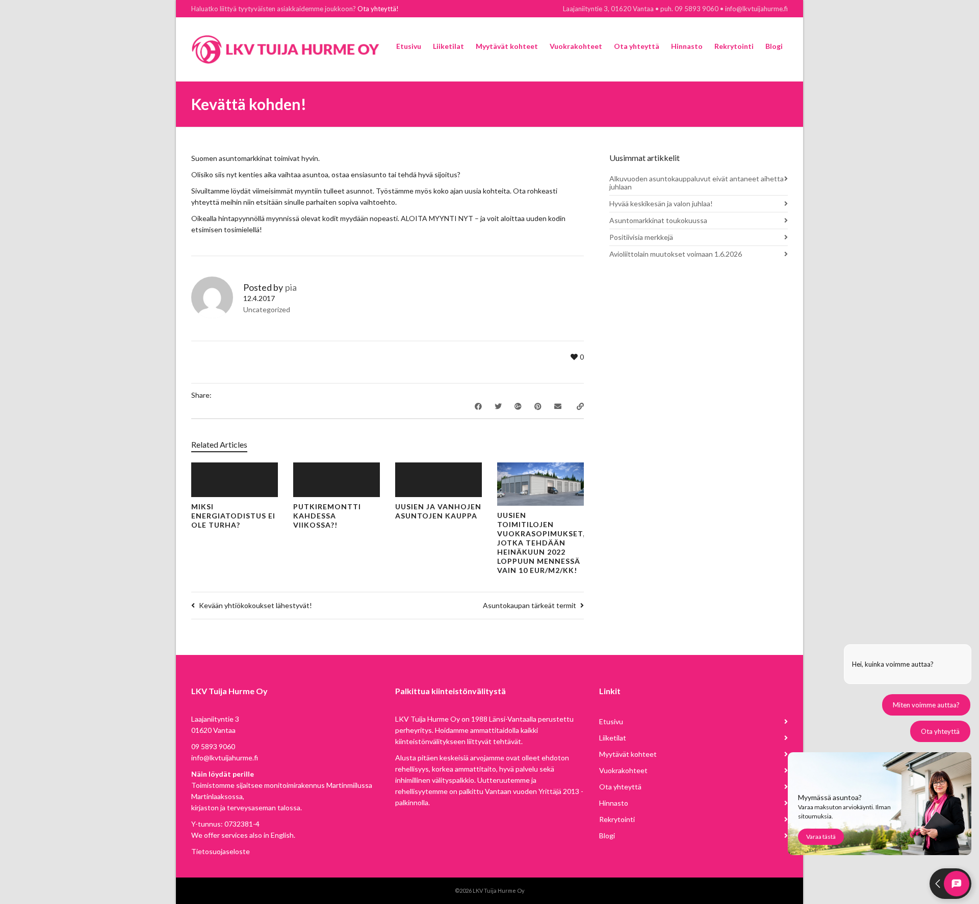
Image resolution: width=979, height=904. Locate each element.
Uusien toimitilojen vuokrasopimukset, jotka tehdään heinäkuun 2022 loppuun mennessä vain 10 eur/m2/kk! (541, 542)
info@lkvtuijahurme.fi (224, 757)
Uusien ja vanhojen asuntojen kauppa (438, 511)
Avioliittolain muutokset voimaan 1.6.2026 (675, 254)
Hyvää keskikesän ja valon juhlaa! (661, 203)
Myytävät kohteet (628, 754)
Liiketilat (612, 737)
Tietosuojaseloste (220, 851)
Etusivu (611, 721)
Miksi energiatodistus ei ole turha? (233, 515)
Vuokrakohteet (623, 770)
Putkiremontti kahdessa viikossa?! (327, 515)
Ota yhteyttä (620, 786)
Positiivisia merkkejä (641, 237)
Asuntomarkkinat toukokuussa (658, 220)
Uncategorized (266, 309)
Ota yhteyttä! (378, 9)
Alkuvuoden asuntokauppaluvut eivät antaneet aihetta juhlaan (696, 182)
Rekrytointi (617, 819)
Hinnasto (613, 803)
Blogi (607, 835)
